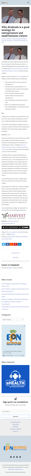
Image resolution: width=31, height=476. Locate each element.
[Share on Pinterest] (16, 244)
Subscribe (15, 416)
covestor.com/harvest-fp (8, 223)
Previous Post (15, 253)
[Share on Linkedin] (20, 244)
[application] (15, 227)
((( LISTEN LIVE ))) (15, 422)
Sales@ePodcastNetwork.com (15, 469)
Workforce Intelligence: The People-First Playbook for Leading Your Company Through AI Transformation (15, 301)
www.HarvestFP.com (12, 221)
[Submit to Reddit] (12, 244)
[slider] (26, 227)
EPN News (24, 39)
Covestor (15, 71)
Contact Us (15, 431)
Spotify (18, 236)
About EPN (15, 424)
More (10, 239)
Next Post (15, 257)
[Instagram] (17, 457)
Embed (13, 234)
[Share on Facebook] (8, 244)
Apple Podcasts (11, 236)
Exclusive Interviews (7, 40)
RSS (7, 239)
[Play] (3, 227)
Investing (15, 40)
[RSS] (20, 457)
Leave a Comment (6, 39)
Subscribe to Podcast (15, 429)
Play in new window (11, 232)
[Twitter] (14, 457)
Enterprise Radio (16, 39)
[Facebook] (11, 457)
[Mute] (23, 227)
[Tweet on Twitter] (4, 244)
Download (20, 232)
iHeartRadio (24, 236)
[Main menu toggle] (28, 2)
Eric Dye (19, 76)
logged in (10, 267)
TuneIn (3, 239)
